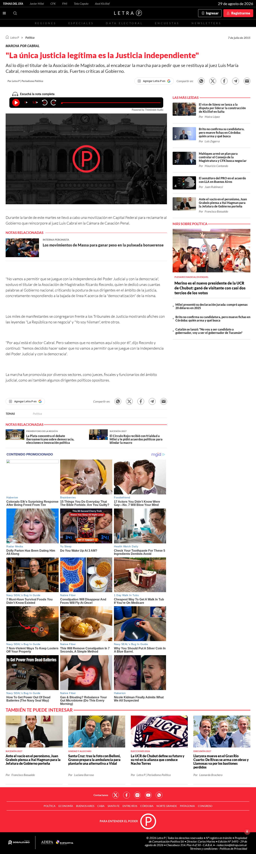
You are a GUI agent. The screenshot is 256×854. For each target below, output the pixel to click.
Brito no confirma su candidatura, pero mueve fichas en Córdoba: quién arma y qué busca (212, 318)
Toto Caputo (81, 3)
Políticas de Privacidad (233, 848)
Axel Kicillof (102, 3)
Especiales (81, 23)
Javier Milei (37, 3)
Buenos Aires (85, 805)
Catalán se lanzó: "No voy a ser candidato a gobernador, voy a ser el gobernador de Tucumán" (209, 330)
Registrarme (240, 13)
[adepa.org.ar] (47, 843)
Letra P (14, 37)
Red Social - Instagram (137, 795)
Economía (65, 805)
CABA (101, 805)
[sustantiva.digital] (64, 842)
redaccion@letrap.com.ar (232, 845)
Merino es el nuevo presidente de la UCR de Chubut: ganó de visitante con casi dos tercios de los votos (210, 288)
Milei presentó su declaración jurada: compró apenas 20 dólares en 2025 (211, 306)
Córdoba (146, 805)
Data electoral (124, 23)
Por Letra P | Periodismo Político (25, 81)
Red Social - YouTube (148, 795)
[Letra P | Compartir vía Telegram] (235, 81)
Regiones (45, 23)
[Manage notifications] (247, 832)
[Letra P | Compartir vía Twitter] (213, 81)
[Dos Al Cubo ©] (19, 842)
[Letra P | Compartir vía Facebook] (224, 81)
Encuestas (167, 23)
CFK (53, 3)
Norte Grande (166, 805)
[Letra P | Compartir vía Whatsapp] (201, 81)
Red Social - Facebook (126, 795)
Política (29, 37)
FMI (64, 3)
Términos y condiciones (204, 848)
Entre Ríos (130, 805)
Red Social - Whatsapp (159, 795)
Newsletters (206, 23)
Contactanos (101, 795)
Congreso (205, 805)
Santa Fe (114, 805)
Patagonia (187, 805)
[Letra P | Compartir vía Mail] (247, 81)
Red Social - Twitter (115, 795)
